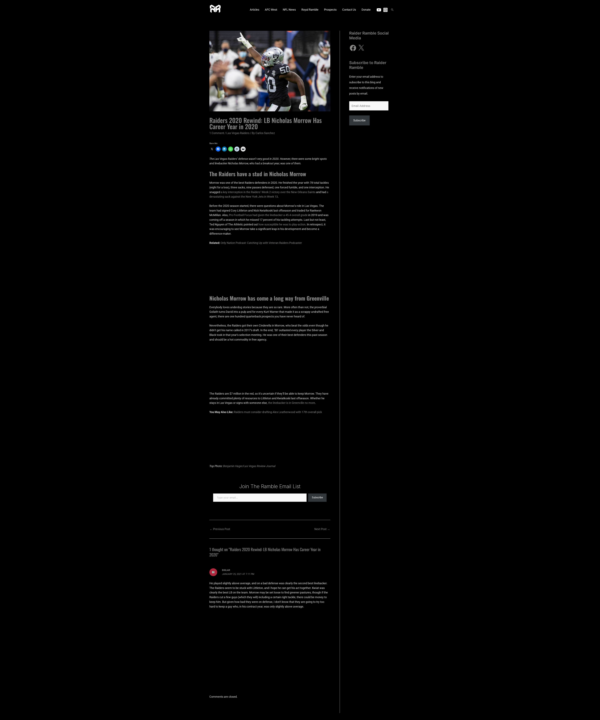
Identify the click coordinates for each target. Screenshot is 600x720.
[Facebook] (353, 48)
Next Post (322, 529)
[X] (361, 48)
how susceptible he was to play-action (281, 224)
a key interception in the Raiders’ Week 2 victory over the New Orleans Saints (268, 192)
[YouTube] (379, 9)
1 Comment (216, 133)
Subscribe (317, 497)
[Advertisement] (269, 271)
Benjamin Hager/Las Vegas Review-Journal (249, 466)
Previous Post (220, 529)
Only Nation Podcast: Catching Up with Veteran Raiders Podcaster (261, 242)
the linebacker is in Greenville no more (291, 402)
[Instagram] (385, 9)
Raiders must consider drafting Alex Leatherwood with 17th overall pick (278, 412)
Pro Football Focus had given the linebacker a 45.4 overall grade (268, 215)
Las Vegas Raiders (237, 133)
